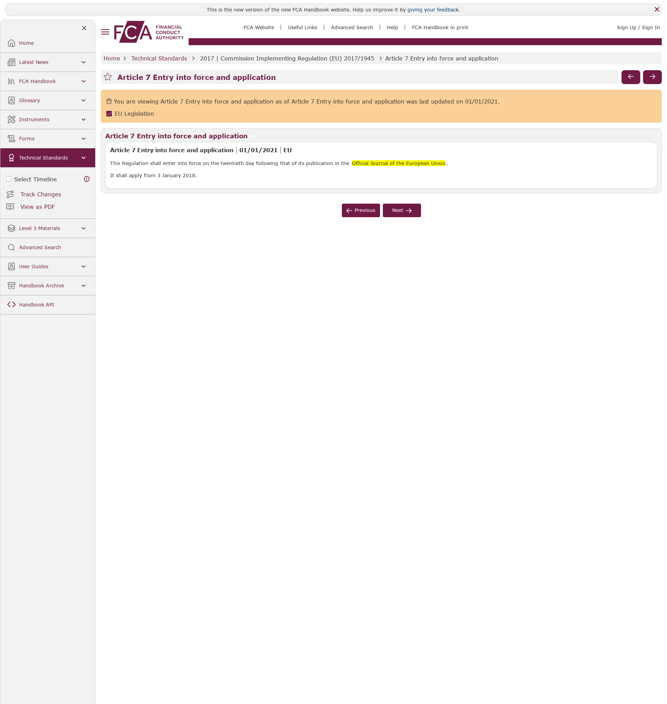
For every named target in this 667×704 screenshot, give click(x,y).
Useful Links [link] (302, 27)
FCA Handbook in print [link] (440, 27)
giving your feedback (433, 10)
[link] (149, 31)
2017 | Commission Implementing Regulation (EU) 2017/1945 (287, 58)
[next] (652, 77)
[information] (87, 179)
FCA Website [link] (259, 27)
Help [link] (392, 27)
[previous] (630, 77)
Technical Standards (159, 58)
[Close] (657, 9)
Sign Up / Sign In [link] (638, 27)
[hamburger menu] (105, 32)
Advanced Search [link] (352, 27)
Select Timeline (35, 179)
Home (112, 58)
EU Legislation (134, 113)
